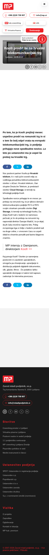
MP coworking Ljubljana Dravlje (16, 444)
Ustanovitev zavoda (11, 487)
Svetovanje (34, 30)
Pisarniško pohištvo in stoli (14, 449)
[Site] (8, 6)
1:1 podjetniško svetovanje (14, 440)
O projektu (7, 514)
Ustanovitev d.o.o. (10, 483)
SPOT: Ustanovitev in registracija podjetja (20, 471)
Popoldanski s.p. (10, 479)
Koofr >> (26, 249)
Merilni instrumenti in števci (14, 453)
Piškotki (23, 550)
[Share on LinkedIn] (27, 167)
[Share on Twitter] (17, 167)
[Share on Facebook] (7, 167)
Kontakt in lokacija (10, 526)
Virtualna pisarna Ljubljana (14, 432)
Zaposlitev (7, 518)
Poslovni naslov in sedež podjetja (17, 436)
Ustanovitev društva (11, 492)
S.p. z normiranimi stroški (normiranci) (19, 496)
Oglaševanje (8, 522)
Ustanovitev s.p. (9, 475)
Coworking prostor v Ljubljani (15, 428)
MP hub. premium (10, 531)
